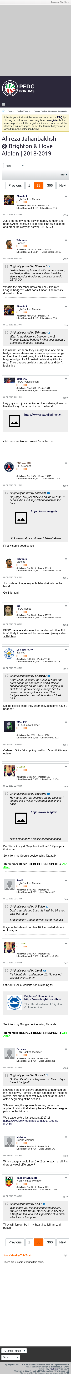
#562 (65, 625)
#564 (65, 745)
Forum (10, 111)
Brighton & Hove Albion (38, 996)
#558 (65, 325)
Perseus (21, 1049)
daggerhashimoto (27, 1177)
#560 (65, 486)
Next (62, 185)
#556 (65, 215)
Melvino (21, 1137)
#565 (65, 786)
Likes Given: (46, 208)
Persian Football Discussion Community (50, 111)
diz (18, 605)
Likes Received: (24, 208)
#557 (65, 259)
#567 (65, 963)
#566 (65, 899)
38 (38, 185)
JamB (20, 880)
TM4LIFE (22, 722)
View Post (49, 266)
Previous (15, 185)
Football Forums (24, 111)
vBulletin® (54, 1369)
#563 (65, 669)
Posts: (41, 206)
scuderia (22, 378)
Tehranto (22, 240)
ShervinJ (22, 196)
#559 (65, 398)
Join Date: (22, 206)
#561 (65, 578)
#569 (65, 1156)
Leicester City (25, 649)
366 (50, 185)
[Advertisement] (35, 40)
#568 (65, 1068)
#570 (65, 1197)
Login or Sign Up (59, 2)
